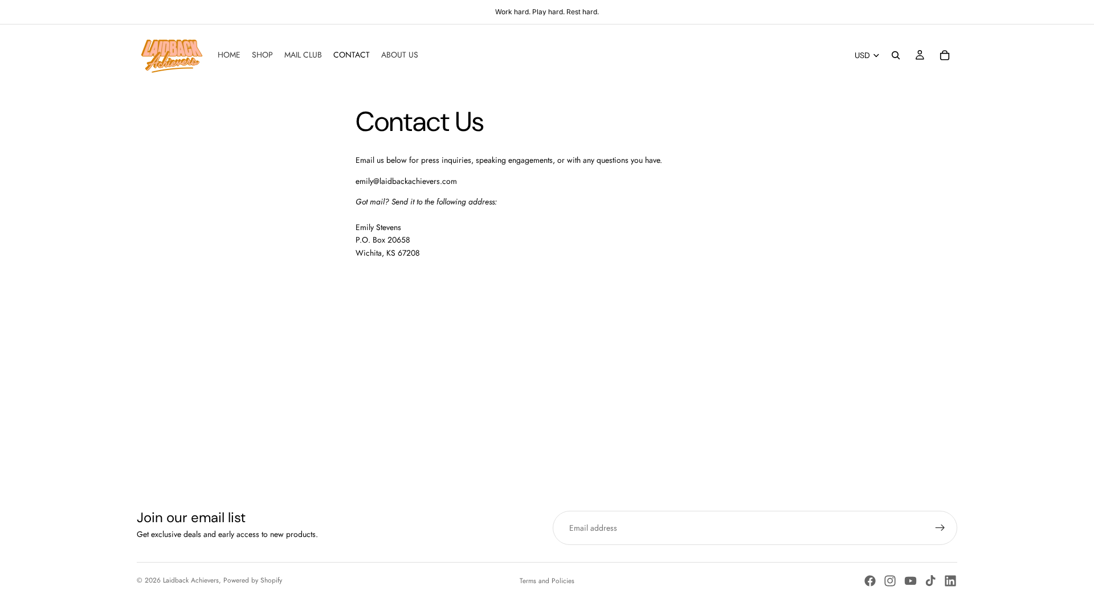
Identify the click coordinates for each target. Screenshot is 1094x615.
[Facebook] (870, 581)
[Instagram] (890, 581)
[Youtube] (910, 581)
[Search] (895, 55)
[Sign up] (940, 528)
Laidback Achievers (191, 580)
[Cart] (944, 55)
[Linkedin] (950, 581)
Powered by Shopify (252, 580)
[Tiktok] (930, 581)
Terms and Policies (547, 581)
